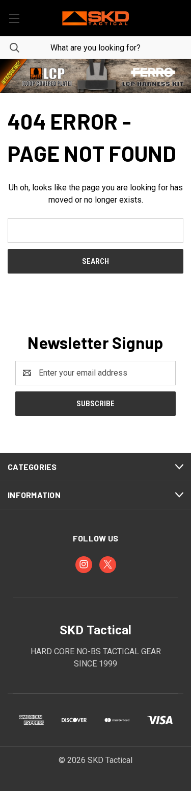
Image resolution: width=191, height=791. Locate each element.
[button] (95, 76)
